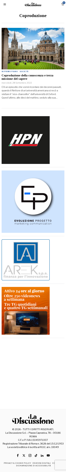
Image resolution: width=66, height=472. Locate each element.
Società (24, 71)
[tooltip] (17, 455)
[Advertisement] (33, 374)
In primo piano (10, 71)
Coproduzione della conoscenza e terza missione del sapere (27, 77)
